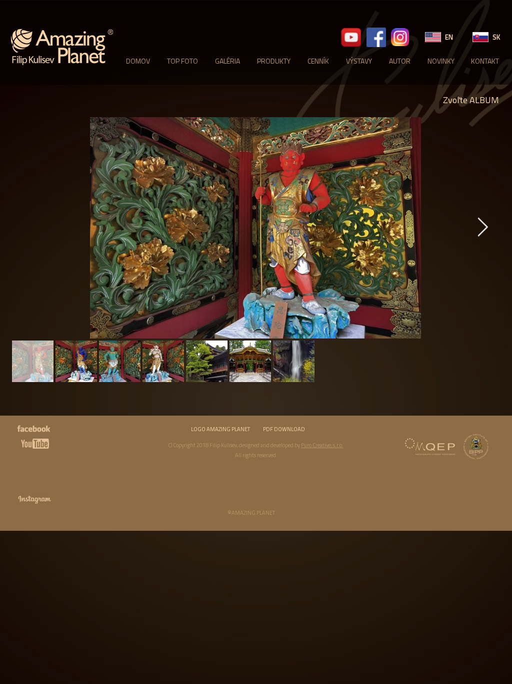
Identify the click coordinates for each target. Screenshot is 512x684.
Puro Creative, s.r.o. (322, 445)
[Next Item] (482, 228)
